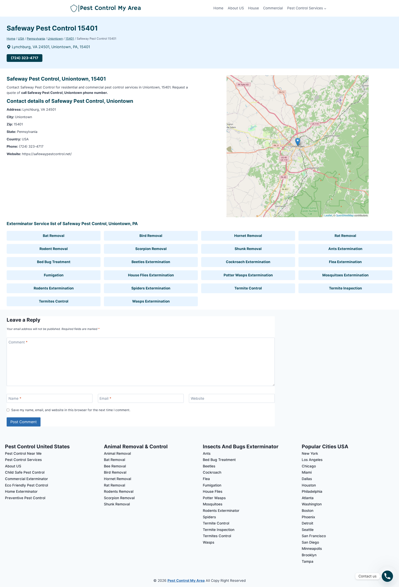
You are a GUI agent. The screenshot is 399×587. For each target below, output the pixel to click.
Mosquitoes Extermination (345, 275)
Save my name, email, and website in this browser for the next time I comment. (70, 410)
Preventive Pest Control (25, 498)
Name (15, 398)
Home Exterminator (21, 491)
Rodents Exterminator (221, 511)
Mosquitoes (212, 504)
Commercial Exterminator (26, 479)
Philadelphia (312, 491)
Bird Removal (150, 236)
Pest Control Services (23, 460)
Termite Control (248, 288)
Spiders (209, 517)
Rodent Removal (53, 249)
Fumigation (54, 275)
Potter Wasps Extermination (248, 275)
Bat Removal (53, 236)
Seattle (308, 530)
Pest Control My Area (186, 580)
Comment (18, 342)
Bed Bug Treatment (53, 262)
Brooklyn (309, 555)
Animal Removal (117, 453)
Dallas (307, 479)
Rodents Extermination (54, 288)
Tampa (307, 561)
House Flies (212, 491)
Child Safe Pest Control (24, 472)
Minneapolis (312, 549)
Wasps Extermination (151, 301)
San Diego (310, 542)
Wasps (208, 542)
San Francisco (314, 536)
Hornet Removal (248, 236)
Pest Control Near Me (23, 453)
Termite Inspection (345, 288)
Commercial (273, 8)
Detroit (307, 523)
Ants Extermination (345, 249)
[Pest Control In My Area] (140, 8)
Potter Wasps (214, 498)
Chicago (309, 466)
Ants (207, 453)
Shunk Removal (248, 249)
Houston (309, 485)
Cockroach (212, 472)
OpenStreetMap (345, 215)
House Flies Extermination (151, 275)
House (253, 8)
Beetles (209, 466)
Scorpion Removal (151, 249)
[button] (297, 142)
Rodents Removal (118, 491)
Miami (307, 472)
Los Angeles (312, 460)
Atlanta (308, 498)
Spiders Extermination (150, 288)
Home (218, 8)
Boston (307, 511)
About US (236, 8)
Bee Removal (115, 466)
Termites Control (53, 301)
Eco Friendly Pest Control (26, 485)
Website (197, 398)
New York (310, 453)
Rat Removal (345, 236)
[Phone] (387, 576)
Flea (206, 479)
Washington (312, 504)
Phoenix (308, 517)
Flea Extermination (345, 262)
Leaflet (328, 215)
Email (105, 398)
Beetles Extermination (151, 262)
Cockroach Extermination (248, 262)
